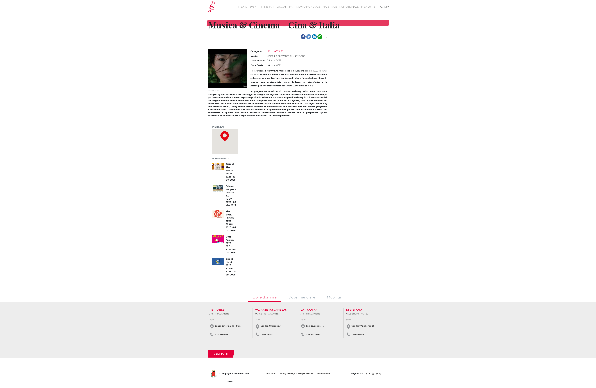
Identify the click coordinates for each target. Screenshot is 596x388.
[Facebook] (303, 36)
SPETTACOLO (275, 51)
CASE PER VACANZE (267, 314)
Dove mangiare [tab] (301, 297)
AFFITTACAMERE (220, 314)
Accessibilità (323, 374)
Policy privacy (287, 374)
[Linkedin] (314, 36)
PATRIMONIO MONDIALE (304, 6)
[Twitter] (308, 36)
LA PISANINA (309, 310)
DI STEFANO (354, 310)
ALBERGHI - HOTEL (357, 314)
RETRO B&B (217, 310)
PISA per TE (368, 6)
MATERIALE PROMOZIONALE (341, 6)
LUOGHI (282, 6)
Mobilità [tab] (334, 297)
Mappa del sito (306, 374)
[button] (325, 36)
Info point (271, 374)
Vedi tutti (221, 354)
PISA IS (242, 6)
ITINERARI (267, 6)
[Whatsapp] (319, 36)
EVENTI (254, 6)
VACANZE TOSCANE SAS (271, 310)
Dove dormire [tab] (265, 297)
